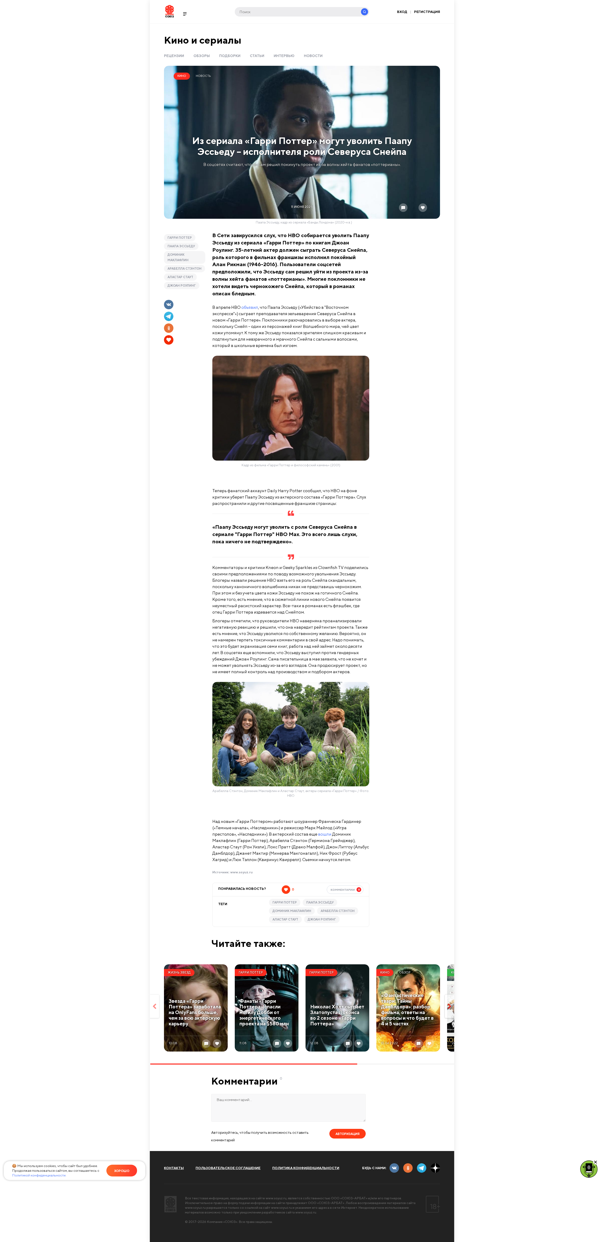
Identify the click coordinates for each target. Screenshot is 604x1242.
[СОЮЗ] (170, 1204)
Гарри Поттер (180, 237)
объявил (249, 307)
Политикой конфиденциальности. (39, 1175)
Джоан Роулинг (182, 285)
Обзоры (201, 56)
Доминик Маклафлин (178, 257)
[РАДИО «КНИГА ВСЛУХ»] (589, 1168)
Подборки (229, 56)
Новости (313, 56)
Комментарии (345, 889)
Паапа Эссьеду (181, 246)
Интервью (284, 56)
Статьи (257, 56)
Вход (402, 12)
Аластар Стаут (180, 277)
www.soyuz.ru (241, 872)
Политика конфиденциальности (305, 1168)
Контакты (174, 1168)
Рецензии (174, 56)
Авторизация (348, 1134)
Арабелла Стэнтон (184, 268)
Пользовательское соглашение (228, 1168)
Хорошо (121, 1171)
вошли (324, 834)
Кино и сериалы (202, 40)
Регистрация (427, 12)
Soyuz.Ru (169, 11)
